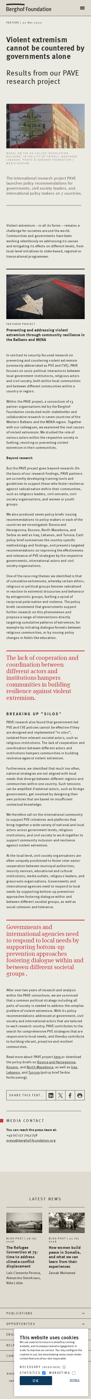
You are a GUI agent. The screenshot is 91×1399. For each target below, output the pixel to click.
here (57, 1056)
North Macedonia (40, 1066)
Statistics (30, 1373)
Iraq (74, 1066)
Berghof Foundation (30, 8)
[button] (83, 8)
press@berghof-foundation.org (31, 1140)
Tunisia (34, 1072)
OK (36, 1380)
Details (75, 1380)
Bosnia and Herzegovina (56, 1061)
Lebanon (13, 1072)
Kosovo (12, 1066)
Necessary (40, 1367)
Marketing (59, 1373)
